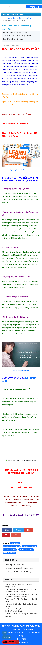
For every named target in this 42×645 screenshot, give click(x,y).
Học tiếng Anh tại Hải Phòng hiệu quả (18, 36)
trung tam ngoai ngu (9, 552)
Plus (28, 530)
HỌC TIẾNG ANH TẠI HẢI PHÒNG (15, 32)
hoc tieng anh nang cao (26, 549)
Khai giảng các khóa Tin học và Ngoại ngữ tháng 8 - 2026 (19, 586)
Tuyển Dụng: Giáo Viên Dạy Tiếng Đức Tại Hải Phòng (21, 600)
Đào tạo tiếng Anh (24, 18)
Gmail (16, 535)
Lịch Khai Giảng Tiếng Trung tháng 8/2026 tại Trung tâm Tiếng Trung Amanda (21, 595)
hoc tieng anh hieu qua (29, 546)
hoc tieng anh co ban (9, 549)
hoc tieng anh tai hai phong (11, 546)
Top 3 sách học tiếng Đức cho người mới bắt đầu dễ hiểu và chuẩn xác (20, 610)
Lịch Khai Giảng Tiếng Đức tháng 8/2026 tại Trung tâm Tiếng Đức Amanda (20, 590)
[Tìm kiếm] (1, 5)
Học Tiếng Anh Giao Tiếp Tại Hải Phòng (19, 568)
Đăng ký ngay (34, 7)
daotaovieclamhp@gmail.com (21, 642)
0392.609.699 (8, 642)
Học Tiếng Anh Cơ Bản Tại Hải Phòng (18, 572)
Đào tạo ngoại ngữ (10, 18)
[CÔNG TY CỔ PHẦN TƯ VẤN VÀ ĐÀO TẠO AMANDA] (2, 2)
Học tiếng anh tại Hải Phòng (13, 39)
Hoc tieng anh (15, 543)
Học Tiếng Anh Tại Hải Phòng (13, 14)
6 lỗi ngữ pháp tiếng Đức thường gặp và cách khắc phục (21, 605)
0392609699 (21, 639)
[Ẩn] (9, 29)
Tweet (18, 530)
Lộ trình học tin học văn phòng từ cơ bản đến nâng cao (21, 615)
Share (7, 530)
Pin (6, 535)
